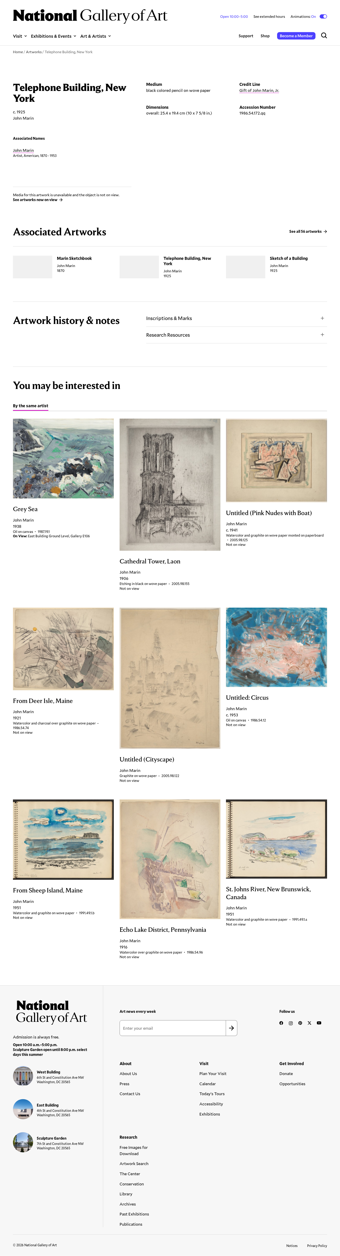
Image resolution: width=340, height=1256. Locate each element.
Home (18, 51)
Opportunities (292, 1083)
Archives (128, 1204)
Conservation (132, 1184)
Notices (292, 1246)
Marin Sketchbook (74, 258)
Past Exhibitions (134, 1214)
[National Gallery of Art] (50, 1011)
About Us (128, 1073)
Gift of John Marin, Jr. (259, 90)
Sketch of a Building (289, 258)
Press (124, 1083)
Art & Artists (93, 36)
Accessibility (211, 1104)
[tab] (30, 406)
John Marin (23, 150)
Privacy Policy (317, 1246)
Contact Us (130, 1093)
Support (246, 35)
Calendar (207, 1083)
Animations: (304, 16)
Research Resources (168, 334)
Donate (286, 1073)
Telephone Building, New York (187, 260)
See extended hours (269, 16)
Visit (17, 36)
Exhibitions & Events (51, 36)
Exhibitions (209, 1114)
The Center (130, 1173)
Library (126, 1194)
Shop (265, 35)
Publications (131, 1224)
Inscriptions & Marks (169, 318)
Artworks (34, 51)
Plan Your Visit (212, 1073)
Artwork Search (134, 1163)
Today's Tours (212, 1093)
